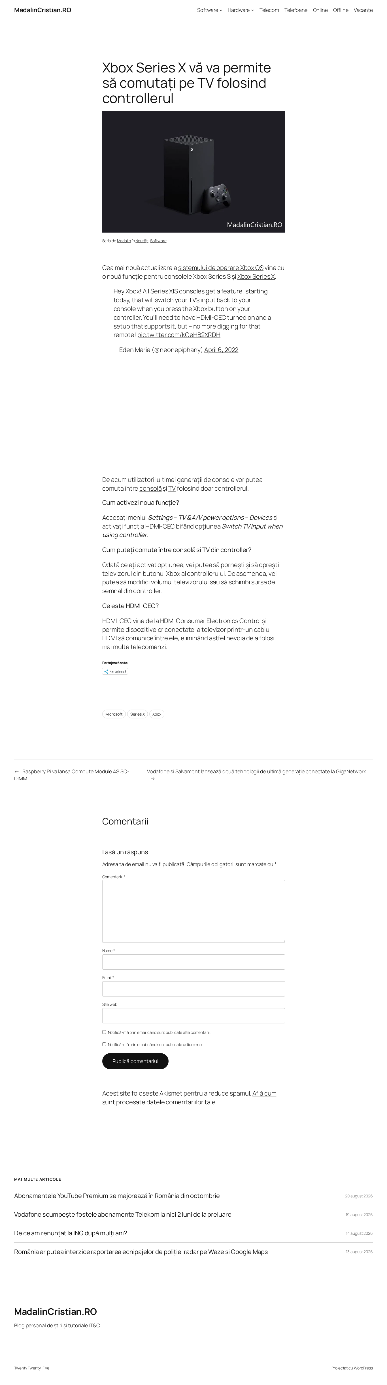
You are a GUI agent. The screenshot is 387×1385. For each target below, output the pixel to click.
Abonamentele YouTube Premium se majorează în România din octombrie (117, 1195)
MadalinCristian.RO (42, 10)
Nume (108, 950)
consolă (150, 488)
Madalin (124, 240)
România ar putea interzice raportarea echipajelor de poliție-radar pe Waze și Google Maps (141, 1251)
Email (108, 977)
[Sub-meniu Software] (220, 10)
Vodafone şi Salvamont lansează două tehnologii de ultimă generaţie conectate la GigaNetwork (256, 771)
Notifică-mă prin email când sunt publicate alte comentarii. (159, 1032)
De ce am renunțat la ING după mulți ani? (70, 1233)
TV (172, 488)
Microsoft (114, 714)
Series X (137, 714)
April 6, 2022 (221, 349)
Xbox (156, 714)
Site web (109, 1004)
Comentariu (114, 876)
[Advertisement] (193, 415)
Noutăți (141, 240)
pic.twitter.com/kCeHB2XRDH (178, 334)
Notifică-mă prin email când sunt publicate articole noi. (155, 1044)
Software (158, 240)
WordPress (363, 1368)
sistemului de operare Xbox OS (220, 267)
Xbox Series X (256, 276)
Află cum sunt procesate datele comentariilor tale (189, 1097)
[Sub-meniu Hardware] (252, 10)
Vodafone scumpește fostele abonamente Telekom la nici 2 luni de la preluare (122, 1214)
